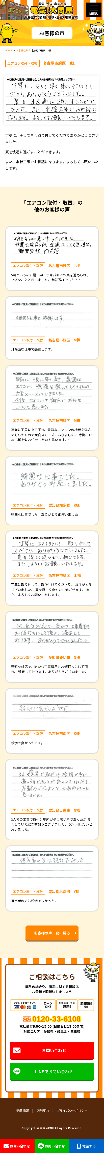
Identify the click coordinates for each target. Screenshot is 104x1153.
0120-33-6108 (56, 1019)
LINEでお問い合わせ (54, 1071)
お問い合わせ (54, 1050)
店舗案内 (43, 1110)
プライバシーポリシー (72, 1110)
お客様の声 (22, 50)
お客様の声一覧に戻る (52, 932)
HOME (8, 50)
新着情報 (22, 1110)
